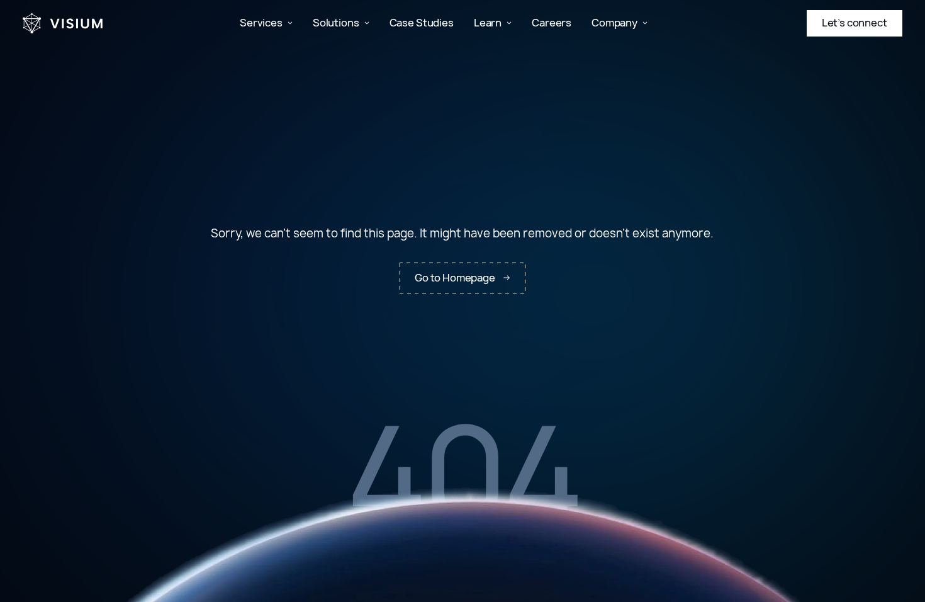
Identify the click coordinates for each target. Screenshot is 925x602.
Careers (551, 23)
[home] (63, 23)
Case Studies (422, 23)
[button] (266, 23)
